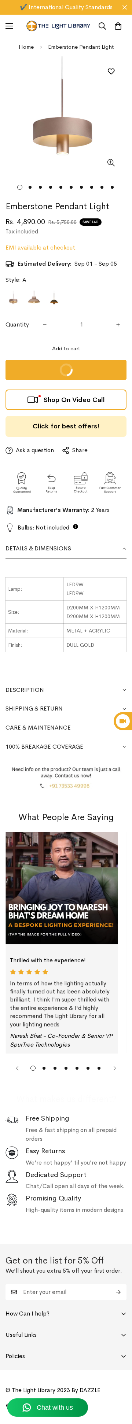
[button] (118, 26)
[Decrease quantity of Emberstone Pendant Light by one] (44, 324)
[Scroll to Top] (118, 1385)
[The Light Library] (58, 26)
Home (26, 46)
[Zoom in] (111, 162)
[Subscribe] (118, 1292)
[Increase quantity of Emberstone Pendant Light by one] (118, 324)
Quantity (17, 324)
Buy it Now (43, 366)
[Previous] (17, 1068)
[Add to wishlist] (111, 71)
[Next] (114, 1068)
